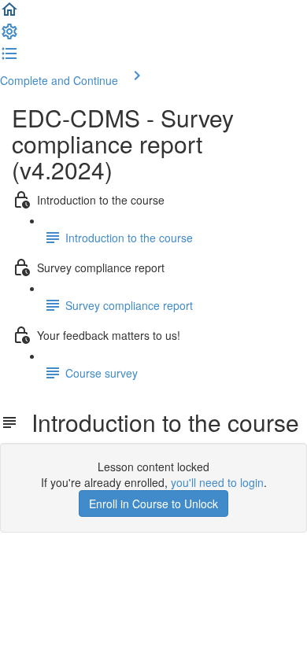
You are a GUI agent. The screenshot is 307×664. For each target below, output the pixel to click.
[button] (9, 14)
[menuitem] (9, 36)
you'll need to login (217, 482)
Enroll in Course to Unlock (153, 503)
